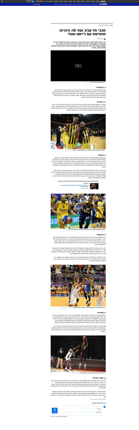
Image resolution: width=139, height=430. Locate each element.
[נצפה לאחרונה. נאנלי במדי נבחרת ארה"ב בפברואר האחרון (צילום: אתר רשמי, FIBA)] (78, 354)
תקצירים (62, 4)
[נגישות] (2, 1)
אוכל (71, 1)
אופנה (50, 1)
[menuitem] (96, 1)
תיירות (61, 1)
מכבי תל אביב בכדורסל (95, 399)
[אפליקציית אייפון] (37, 4)
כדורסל (74, 4)
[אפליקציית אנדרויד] (39, 4)
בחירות (88, 1)
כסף (74, 1)
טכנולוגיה (56, 1)
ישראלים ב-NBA (68, 4)
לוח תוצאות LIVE (94, 4)
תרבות (82, 1)
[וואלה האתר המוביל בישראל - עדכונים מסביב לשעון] (103, 1)
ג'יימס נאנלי (103, 399)
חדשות (97, 1)
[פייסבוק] (33, 4)
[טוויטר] (35, 4)
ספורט (92, 1)
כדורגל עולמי (79, 4)
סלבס (78, 1)
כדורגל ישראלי (86, 4)
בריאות (66, 1)
